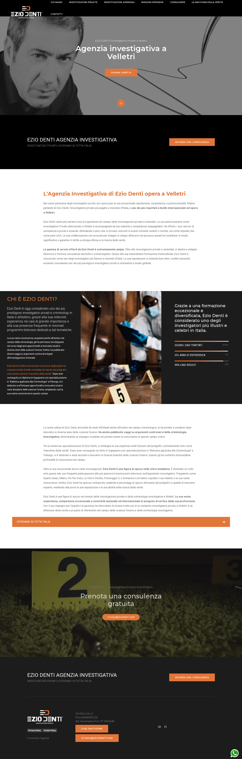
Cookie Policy (50, 730)
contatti (56, 14)
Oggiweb (44, 738)
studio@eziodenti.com (121, 617)
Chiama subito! (121, 72)
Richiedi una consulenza (192, 142)
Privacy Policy (34, 730)
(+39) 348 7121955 (91, 728)
